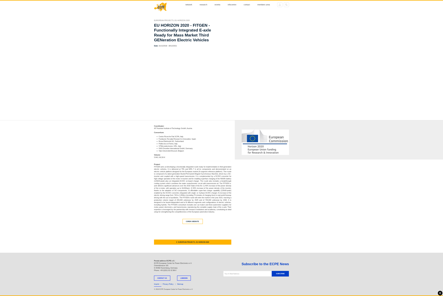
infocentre (232, 5)
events (217, 5)
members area (263, 5)
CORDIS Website (192, 221)
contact (247, 5)
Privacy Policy (168, 284)
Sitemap (180, 284)
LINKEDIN (183, 278)
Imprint (156, 284)
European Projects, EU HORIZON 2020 (193, 242)
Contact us (162, 278)
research (203, 5)
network (188, 5)
